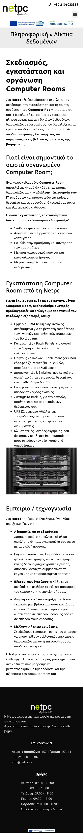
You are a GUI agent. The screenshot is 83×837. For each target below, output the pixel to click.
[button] (75, 14)
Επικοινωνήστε (34, 659)
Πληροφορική (29, 34)
